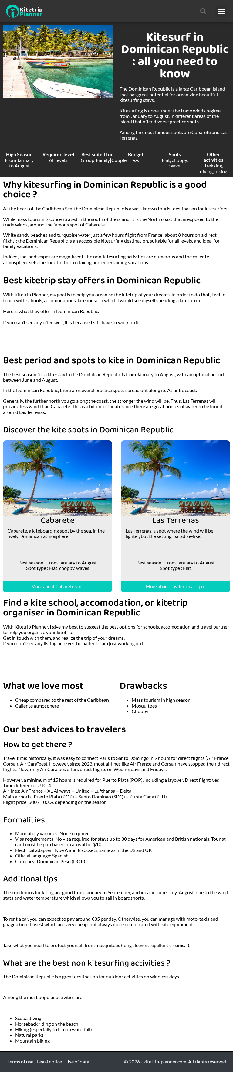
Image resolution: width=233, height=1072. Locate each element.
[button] (221, 11)
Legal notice (49, 1061)
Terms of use (20, 1061)
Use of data (77, 1061)
